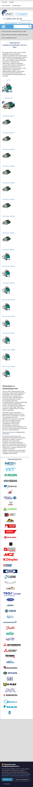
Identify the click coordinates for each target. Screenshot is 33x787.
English (11, 2)
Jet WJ (8, 80)
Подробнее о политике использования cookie (15, 775)
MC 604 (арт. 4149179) (8, 199)
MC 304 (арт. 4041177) (8, 132)
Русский (4, 2)
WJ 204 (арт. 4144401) (8, 333)
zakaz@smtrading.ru (11, 23)
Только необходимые (21, 779)
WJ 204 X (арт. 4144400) (8, 366)
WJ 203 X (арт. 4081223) (8, 316)
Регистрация (6, 5)
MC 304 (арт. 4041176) (8, 116)
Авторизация (16, 5)
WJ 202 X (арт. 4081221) (8, 266)
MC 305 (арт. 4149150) (8, 166)
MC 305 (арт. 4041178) (8, 149)
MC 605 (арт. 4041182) (8, 216)
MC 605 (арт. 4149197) (8, 233)
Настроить (7, 783)
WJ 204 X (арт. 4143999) (8, 349)
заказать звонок (26, 23)
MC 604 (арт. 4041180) (8, 183)
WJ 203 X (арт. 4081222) (8, 299)
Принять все (7, 779)
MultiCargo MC (8, 98)
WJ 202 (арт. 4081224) (8, 249)
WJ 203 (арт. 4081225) (8, 283)
